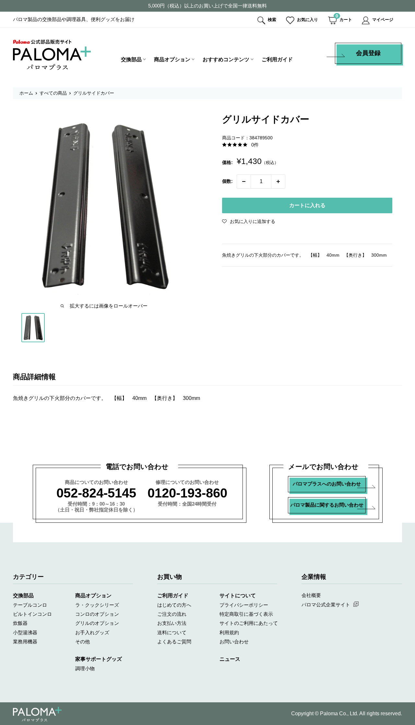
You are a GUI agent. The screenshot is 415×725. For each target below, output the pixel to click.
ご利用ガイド (277, 59)
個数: (227, 181)
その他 (82, 641)
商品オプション (172, 59)
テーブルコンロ (30, 605)
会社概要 (311, 595)
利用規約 (229, 632)
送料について (171, 632)
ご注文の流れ (171, 614)
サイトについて (237, 595)
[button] (248, 221)
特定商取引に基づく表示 (246, 614)
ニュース (229, 659)
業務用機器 (25, 641)
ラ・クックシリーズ (97, 605)
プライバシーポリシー (243, 605)
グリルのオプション (97, 623)
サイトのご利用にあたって (248, 623)
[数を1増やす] (278, 181)
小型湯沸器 (25, 632)
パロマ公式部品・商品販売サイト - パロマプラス (52, 54)
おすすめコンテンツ (226, 59)
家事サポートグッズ (98, 659)
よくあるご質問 (174, 641)
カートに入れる (307, 205)
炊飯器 (20, 623)
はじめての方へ (174, 605)
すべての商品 (53, 93)
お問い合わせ (234, 641)
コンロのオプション (97, 614)
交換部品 (131, 59)
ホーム (26, 93)
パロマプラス (37, 714)
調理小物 (85, 668)
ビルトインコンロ (32, 614)
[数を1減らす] (244, 181)
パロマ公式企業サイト (326, 604)
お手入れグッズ (92, 632)
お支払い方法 (171, 623)
